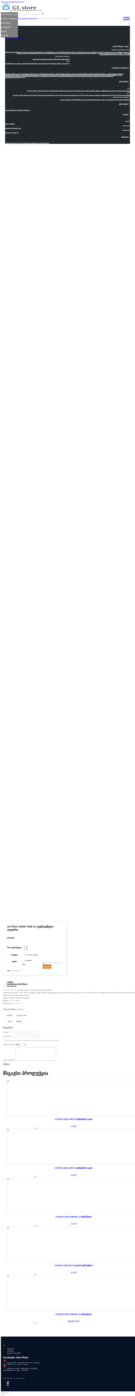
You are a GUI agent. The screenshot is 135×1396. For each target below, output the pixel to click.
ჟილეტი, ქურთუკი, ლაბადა (68, 100)
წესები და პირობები (14, 1353)
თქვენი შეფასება (9, 1060)
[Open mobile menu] (129, 23)
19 (22, 1009)
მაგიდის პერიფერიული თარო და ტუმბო (110, 53)
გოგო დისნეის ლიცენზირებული (100, 95)
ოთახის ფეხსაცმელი (123, 100)
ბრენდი (14, 955)
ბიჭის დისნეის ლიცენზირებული (100, 91)
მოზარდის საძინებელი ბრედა (69, 76)
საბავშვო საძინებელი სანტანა (85, 74)
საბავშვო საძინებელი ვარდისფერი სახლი (93, 75)
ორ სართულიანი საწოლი (86, 76)
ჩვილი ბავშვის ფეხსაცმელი (27, 18)
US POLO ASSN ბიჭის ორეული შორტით (79, 91)
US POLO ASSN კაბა (85, 95)
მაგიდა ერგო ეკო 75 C (99, 52)
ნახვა (35, 1128)
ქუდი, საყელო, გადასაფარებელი (107, 100)
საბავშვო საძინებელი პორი (73, 75)
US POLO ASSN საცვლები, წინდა (120, 91)
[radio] (32, 946)
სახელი (6, 1032)
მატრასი (105, 76)
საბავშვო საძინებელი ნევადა (67, 74)
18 (19, 1009)
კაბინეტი (126, 17)
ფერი (14, 961)
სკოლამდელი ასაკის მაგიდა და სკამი (118, 54)
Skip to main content (8, 2)
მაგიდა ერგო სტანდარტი (89, 53)
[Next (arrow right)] (4, 1394)
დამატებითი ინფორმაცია (17, 984)
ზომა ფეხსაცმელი (14, 947)
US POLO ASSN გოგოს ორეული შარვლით (66, 95)
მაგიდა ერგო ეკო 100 (112, 52)
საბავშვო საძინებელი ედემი (102, 74)
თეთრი (18, 1021)
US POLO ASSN (21, 1015)
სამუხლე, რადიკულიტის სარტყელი (86, 100)
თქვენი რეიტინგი (9, 1044)
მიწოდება (10, 1349)
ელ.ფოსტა (7, 1036)
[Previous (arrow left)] (2, 1394)
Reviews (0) (12, 986)
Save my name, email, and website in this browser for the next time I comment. (32, 1040)
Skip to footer (19, 2)
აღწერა (10, 982)
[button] (67, 47)
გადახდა (126, 19)
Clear (23, 964)
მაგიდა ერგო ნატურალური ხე (73, 53)
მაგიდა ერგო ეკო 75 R (86, 52)
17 (17, 1009)
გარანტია (10, 1351)
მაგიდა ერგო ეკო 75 (73, 52)
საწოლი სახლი (98, 76)
